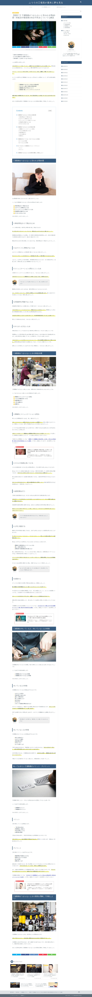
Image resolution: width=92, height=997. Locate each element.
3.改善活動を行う (22, 132)
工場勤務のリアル (15, 12)
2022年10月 (65, 94)
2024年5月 (65, 72)
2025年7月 (65, 66)
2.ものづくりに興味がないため (25, 118)
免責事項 (22, 995)
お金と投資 (66, 32)
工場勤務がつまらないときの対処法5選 (26, 127)
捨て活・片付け (67, 33)
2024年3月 (65, 79)
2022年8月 (65, 98)
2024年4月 (65, 75)
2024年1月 (65, 82)
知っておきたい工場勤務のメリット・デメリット (29, 145)
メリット (20, 147)
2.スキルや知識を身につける (25, 130)
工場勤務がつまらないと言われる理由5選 (27, 114)
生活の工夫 (66, 35)
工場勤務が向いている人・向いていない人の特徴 (29, 139)
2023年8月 (65, 85)
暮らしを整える (66, 30)
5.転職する (21, 135)
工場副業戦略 (67, 24)
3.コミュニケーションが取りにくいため (27, 120)
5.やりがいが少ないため (24, 123)
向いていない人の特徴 (23, 142)
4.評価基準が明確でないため (25, 122)
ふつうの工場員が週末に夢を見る (46, 2)
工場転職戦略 (67, 27)
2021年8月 (65, 101)
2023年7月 (65, 88)
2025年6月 (65, 69)
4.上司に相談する (22, 134)
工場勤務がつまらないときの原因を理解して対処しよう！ (31, 152)
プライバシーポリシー (15, 995)
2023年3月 (65, 91)
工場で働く (65, 20)
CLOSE (50, 110)
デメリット (21, 149)
